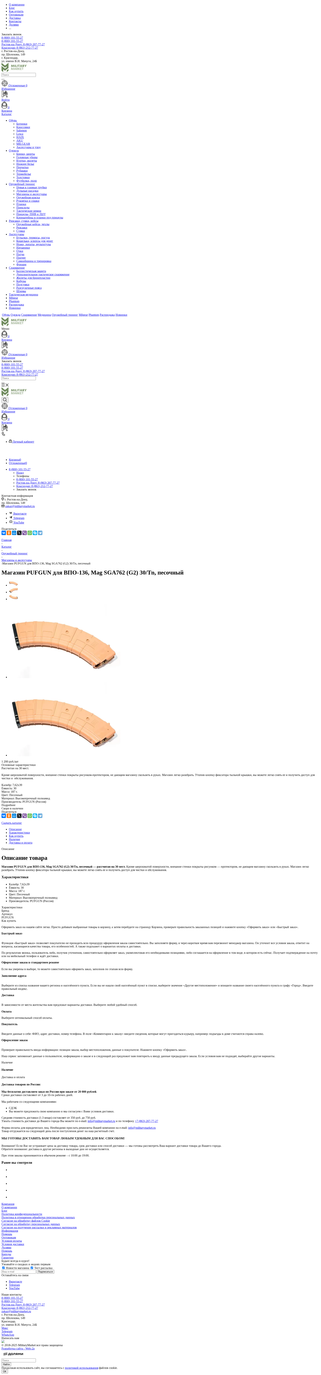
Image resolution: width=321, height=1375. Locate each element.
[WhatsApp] (29, 533)
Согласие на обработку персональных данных (30, 1224)
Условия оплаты (11, 1240)
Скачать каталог (11, 822)
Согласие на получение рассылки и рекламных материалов (39, 1227)
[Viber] (24, 533)
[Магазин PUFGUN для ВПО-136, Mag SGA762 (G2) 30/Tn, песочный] (64, 677)
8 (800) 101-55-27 (12, 37)
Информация (9, 1230)
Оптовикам (8, 1237)
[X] (19, 533)
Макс (4, 1328)
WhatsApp (7, 1334)
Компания (7, 1204)
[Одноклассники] (9, 533)
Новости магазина (17, 1268)
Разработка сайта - (18, 1348)
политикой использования (81, 1367)
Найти (6, 1364)
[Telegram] (40, 533)
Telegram (18, 518)
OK (5, 1371)
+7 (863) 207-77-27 (146, 1121)
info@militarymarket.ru (101, 1121)
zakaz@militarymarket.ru (20, 506)
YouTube (18, 522)
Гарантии (7, 1257)
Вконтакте (20, 513)
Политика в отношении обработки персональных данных (38, 1217)
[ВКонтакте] (3, 533)
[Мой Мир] (14, 533)
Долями (6, 1247)
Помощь (6, 1234)
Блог (4, 1210)
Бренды (6, 1254)
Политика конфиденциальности (21, 1214)
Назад (20, 472)
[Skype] (35, 533)
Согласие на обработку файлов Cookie (25, 1220)
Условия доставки (12, 1244)
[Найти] (2, 79)
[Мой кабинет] (160, 345)
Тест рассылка (43, 1268)
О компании (9, 1207)
